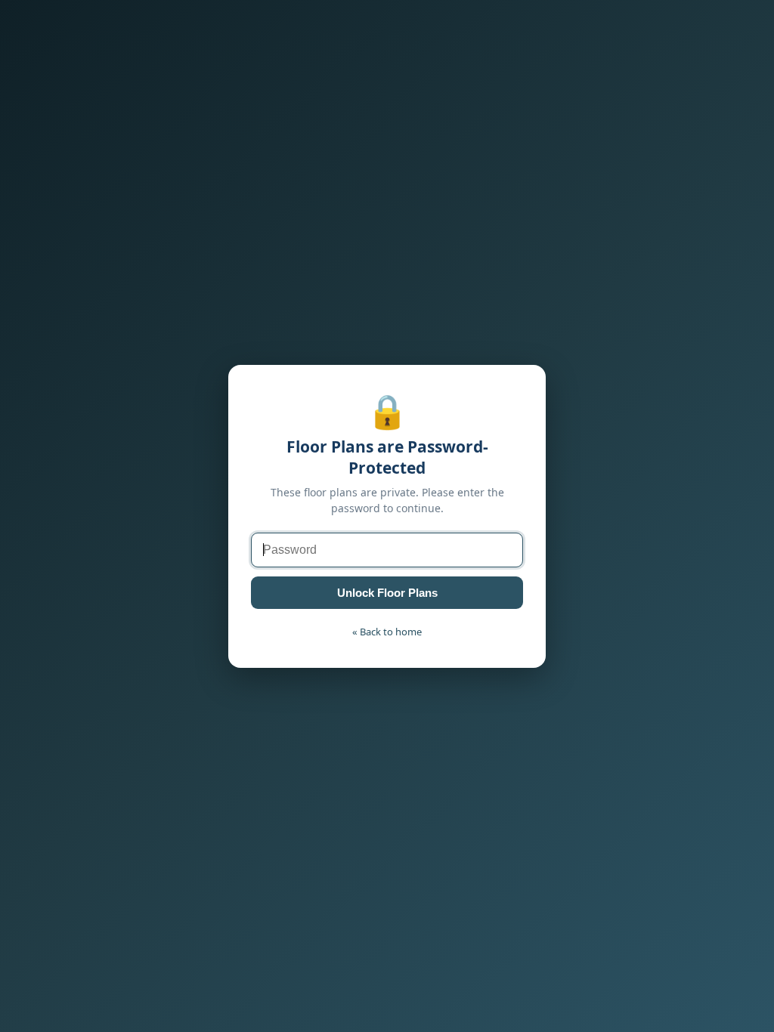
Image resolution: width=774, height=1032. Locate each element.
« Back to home (387, 631)
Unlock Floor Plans (387, 592)
